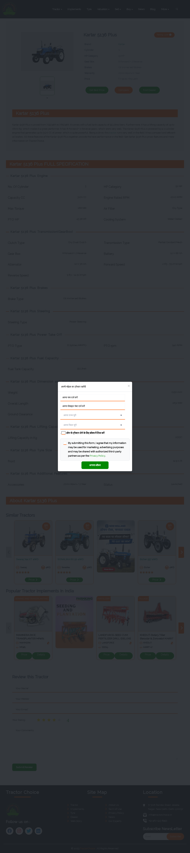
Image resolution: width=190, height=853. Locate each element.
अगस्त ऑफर (95, 465)
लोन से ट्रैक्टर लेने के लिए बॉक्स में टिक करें (85, 432)
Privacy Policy (97, 455)
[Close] (128, 386)
